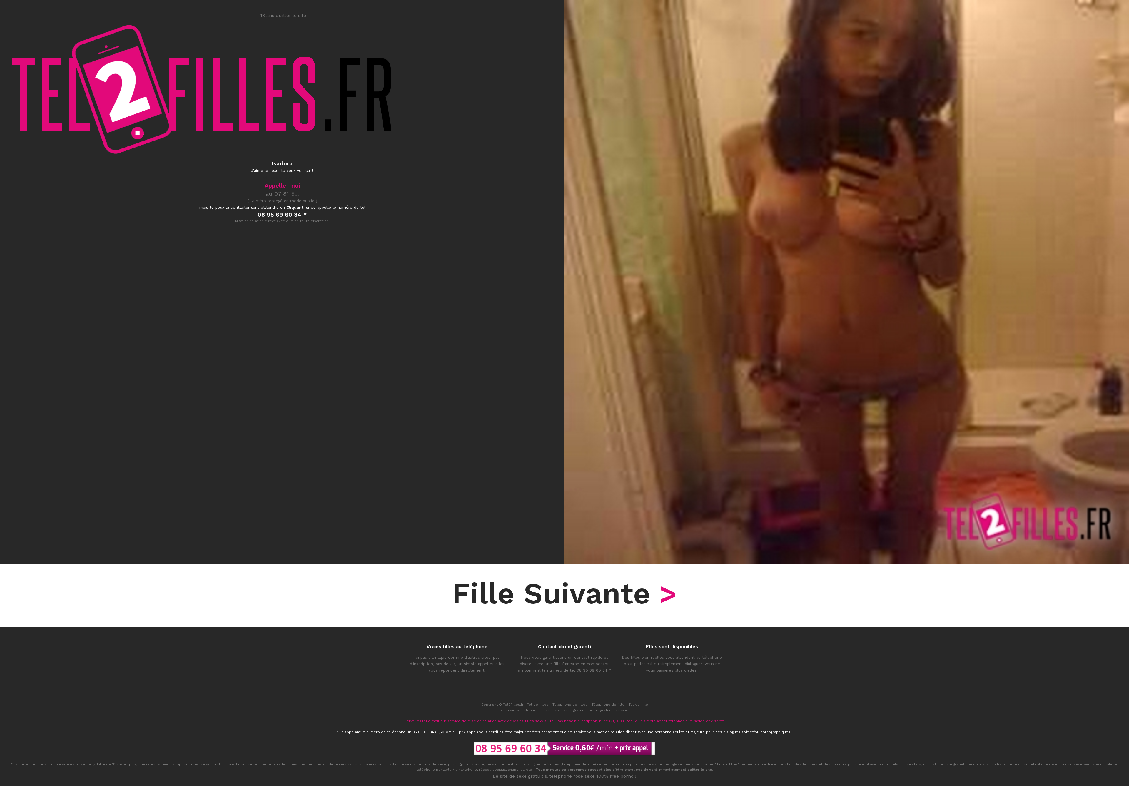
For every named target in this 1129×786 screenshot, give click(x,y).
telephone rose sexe (572, 776)
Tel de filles (537, 705)
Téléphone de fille (608, 705)
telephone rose (536, 710)
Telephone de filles (569, 705)
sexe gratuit (574, 710)
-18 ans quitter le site (282, 15)
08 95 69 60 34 (592, 670)
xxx (557, 710)
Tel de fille (638, 705)
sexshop (623, 710)
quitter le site (699, 769)
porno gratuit (600, 710)
